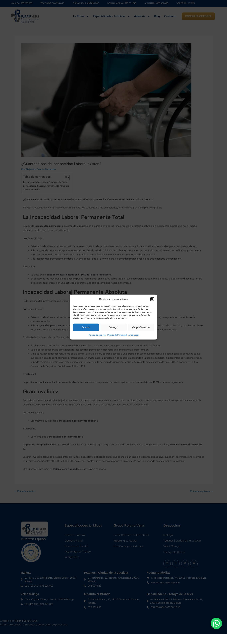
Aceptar (86, 327)
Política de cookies (97, 335)
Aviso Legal (133, 335)
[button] (152, 299)
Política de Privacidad (117, 335)
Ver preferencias (141, 327)
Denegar (113, 327)
